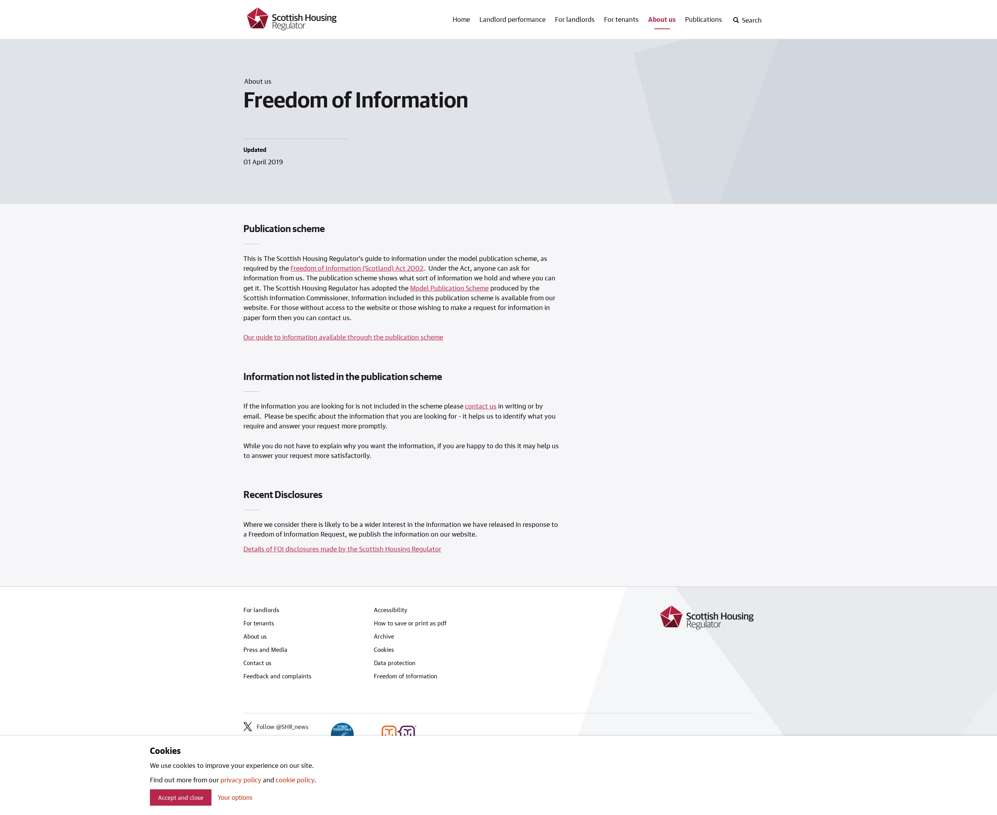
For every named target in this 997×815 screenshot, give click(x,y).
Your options (235, 797)
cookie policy (295, 779)
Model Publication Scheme (449, 287)
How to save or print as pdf (410, 623)
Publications (703, 19)
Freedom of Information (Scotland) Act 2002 (357, 268)
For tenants (621, 19)
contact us (481, 405)
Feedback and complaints (277, 675)
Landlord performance (512, 19)
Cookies (384, 649)
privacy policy (240, 779)
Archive (384, 636)
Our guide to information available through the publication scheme (343, 337)
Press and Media (265, 649)
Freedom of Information (405, 675)
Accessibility (390, 609)
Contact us (257, 662)
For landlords (575, 19)
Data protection (395, 662)
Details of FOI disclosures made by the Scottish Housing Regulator (342, 548)
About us (662, 19)
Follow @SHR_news (282, 726)
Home (461, 19)
